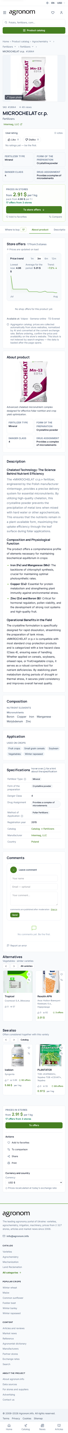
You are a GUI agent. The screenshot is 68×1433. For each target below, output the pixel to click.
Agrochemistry (40, 41)
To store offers (32, 209)
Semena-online (38, 318)
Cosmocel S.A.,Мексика (17, 1000)
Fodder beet (9, 1303)
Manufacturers (10, 1348)
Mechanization (10, 1262)
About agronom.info (13, 1379)
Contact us (8, 1399)
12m (54, 258)
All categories (10, 1272)
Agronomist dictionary (14, 1343)
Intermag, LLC (39, 835)
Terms (6, 1418)
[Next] (14, 966)
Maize (6, 1292)
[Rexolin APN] (50, 982)
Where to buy (15, 229)
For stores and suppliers (15, 1389)
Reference (8, 1338)
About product (40, 229)
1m (32, 258)
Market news (10, 1333)
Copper (21, 716)
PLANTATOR (44, 1070)
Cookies (27, 1418)
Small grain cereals (34, 748)
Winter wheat (10, 1287)
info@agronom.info (18, 1236)
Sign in (54, 909)
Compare (57, 216)
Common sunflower (13, 1297)
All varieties (27, 966)
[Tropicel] (18, 982)
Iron (31, 716)
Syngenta (9, 1074)
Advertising (9, 1394)
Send (14, 915)
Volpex (24, 318)
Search (6, 1364)
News (42, 1429)
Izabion (9, 1070)
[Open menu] (4, 12)
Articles (59, 1429)
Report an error (18, 945)
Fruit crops (14, 748)
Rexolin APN (44, 996)
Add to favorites (18, 216)
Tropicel (9, 996)
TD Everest (54, 318)
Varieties (7, 1251)
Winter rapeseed (34, 754)
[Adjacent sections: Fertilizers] (15, 46)
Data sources (10, 1384)
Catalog (25, 1039)
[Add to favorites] (29, 974)
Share (15, 1156)
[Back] (6, 966)
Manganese (44, 716)
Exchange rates (11, 1359)
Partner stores (10, 1353)
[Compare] (29, 980)
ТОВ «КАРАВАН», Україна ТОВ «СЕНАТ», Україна (49, 1077)
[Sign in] (61, 12)
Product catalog (36, 30)
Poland (35, 841)
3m (39, 258)
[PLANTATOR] (50, 1055)
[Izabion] (18, 1055)
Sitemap (38, 1418)
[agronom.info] (22, 12)
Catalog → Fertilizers (42, 828)
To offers (34, 1125)
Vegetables (14, 754)
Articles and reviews (13, 1328)
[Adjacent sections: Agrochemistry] (50, 41)
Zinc (28, 721)
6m (46, 258)
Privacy (16, 1418)
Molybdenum (15, 721)
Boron (10, 716)
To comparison (20, 1149)
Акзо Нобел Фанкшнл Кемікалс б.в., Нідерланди (48, 1003)
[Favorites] (53, 12)
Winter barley (10, 1308)
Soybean (53, 748)
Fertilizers (8, 46)
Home (6, 41)
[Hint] (24, 779)
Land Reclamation (12, 1267)
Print (14, 1163)
